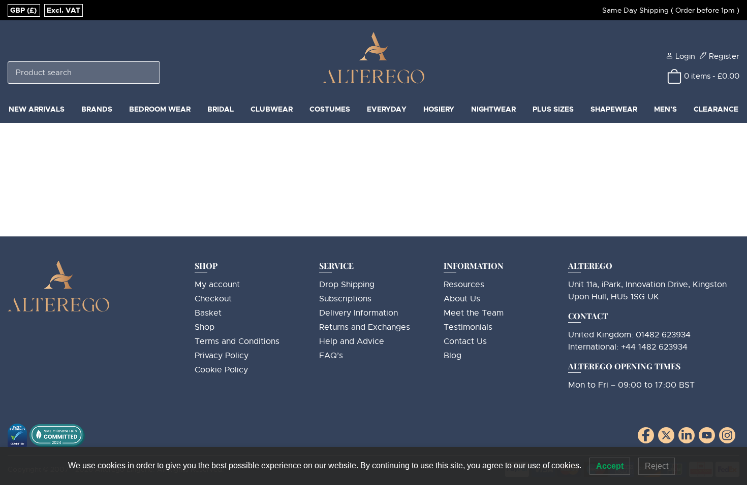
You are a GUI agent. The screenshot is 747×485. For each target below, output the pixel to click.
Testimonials (468, 327)
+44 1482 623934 (654, 347)
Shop (204, 327)
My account (217, 285)
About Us (462, 299)
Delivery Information (358, 313)
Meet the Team (474, 313)
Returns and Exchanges (364, 327)
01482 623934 (663, 335)
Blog (452, 356)
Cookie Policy (221, 370)
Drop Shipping (347, 285)
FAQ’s (331, 356)
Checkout (213, 299)
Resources (464, 285)
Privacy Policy (221, 356)
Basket (208, 313)
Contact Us (465, 341)
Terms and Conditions (237, 341)
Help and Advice (351, 341)
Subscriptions (345, 299)
